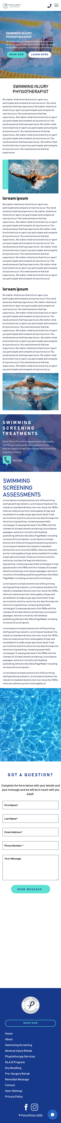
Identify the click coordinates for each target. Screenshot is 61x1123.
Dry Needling (13, 1068)
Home (9, 1033)
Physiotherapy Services (20, 1056)
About (9, 1039)
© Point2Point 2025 (31, 1115)
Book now (16, 54)
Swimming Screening (18, 1045)
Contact (10, 1085)
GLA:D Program (15, 1062)
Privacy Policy (14, 1096)
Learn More (39, 54)
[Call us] (49, 6)
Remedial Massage (17, 1079)
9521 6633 (17, 460)
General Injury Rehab (18, 1051)
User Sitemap (13, 1091)
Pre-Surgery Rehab (17, 1073)
